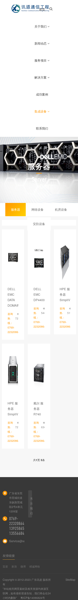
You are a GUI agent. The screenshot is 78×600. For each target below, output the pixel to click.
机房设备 (61, 209)
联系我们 (42, 128)
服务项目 (40, 60)
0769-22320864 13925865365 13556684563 (19, 526)
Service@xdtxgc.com (23, 541)
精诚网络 (34, 566)
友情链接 (9, 555)
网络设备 (37, 209)
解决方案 (40, 77)
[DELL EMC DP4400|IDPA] (39, 259)
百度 (5, 566)
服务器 (15, 209)
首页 (42, 9)
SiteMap (70, 579)
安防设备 (39, 224)
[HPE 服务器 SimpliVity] (65, 259)
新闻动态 (40, 43)
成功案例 (42, 94)
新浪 (14, 566)
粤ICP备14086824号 (32, 598)
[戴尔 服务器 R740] (39, 373)
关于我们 (40, 26)
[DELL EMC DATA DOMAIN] (13, 259)
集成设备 (40, 111)
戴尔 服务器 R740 (38, 408)
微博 (23, 566)
